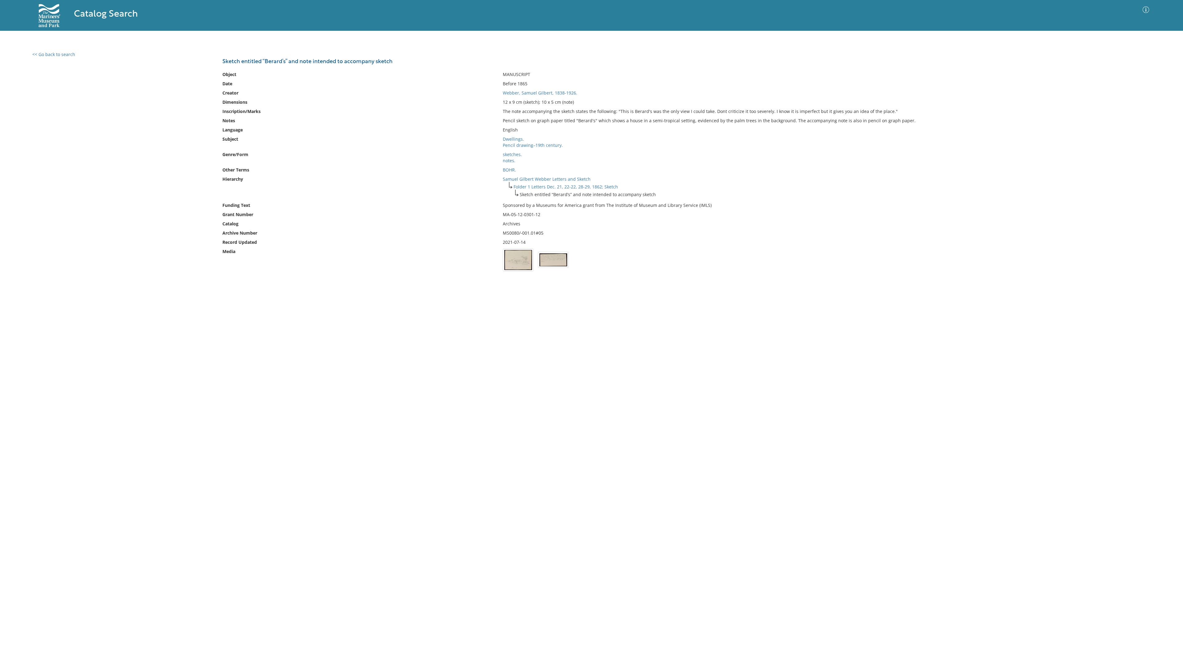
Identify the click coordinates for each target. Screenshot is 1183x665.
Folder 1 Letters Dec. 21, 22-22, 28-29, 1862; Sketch (566, 187)
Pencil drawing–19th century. (533, 145)
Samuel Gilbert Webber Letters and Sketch (547, 179)
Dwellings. (513, 139)
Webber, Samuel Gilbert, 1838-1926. (540, 93)
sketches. (512, 154)
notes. (509, 160)
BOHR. (509, 170)
